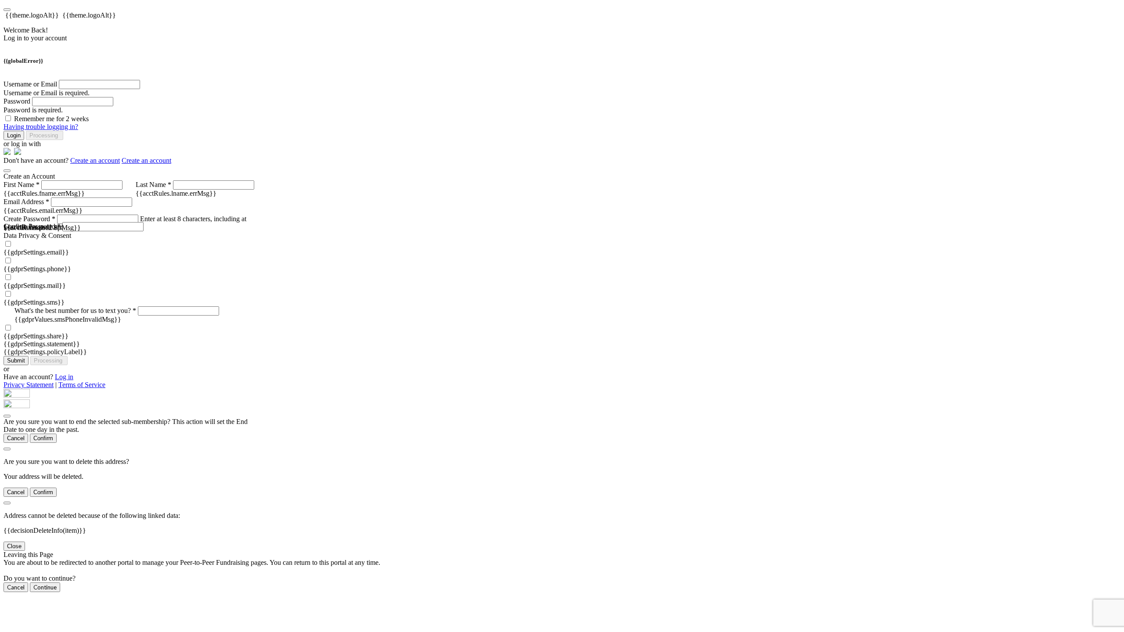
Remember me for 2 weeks (51, 118)
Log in (64, 377)
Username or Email (30, 84)
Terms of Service (81, 384)
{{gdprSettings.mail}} (35, 285)
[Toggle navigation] (7, 9)
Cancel (16, 438)
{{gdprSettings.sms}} (34, 302)
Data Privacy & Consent (37, 235)
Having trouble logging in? (41, 126)
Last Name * (153, 184)
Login (14, 135)
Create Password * (29, 219)
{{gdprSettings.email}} (36, 252)
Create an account (95, 160)
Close (14, 546)
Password (17, 101)
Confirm (43, 438)
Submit (16, 360)
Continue (45, 587)
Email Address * (26, 201)
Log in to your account (35, 38)
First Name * (22, 184)
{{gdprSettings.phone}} (37, 269)
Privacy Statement (29, 384)
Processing (44, 135)
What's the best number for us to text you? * (75, 310)
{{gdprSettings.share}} (36, 336)
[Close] (7, 170)
